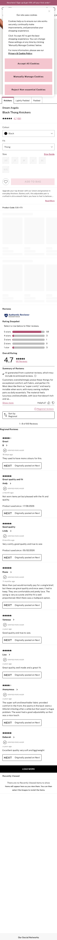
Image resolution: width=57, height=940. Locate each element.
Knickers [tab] (8, 100)
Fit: (3, 141)
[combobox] (28, 133)
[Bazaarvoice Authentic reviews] (17, 315)
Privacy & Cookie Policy (20, 53)
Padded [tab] (36, 100)
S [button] (15, 160)
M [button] (24, 160)
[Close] (49, 11)
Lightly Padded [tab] (22, 100)
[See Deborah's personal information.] (13, 737)
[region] (28, 52)
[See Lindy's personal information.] (10, 531)
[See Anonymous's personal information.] (17, 689)
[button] (28, 415)
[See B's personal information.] (6, 445)
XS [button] (5, 160)
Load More (28, 769)
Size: (4, 154)
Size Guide (49, 154)
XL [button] (42, 160)
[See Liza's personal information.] (9, 654)
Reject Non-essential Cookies (28, 89)
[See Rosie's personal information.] (11, 572)
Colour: (5, 127)
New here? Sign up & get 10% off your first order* (28, 3)
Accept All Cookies (28, 63)
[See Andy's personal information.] (10, 483)
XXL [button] (6, 169)
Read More (50, 201)
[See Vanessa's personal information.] (13, 619)
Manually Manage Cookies (28, 76)
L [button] (33, 160)
